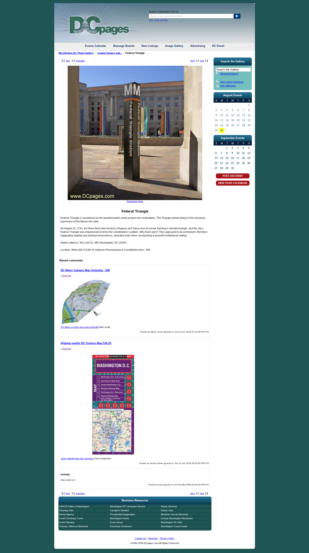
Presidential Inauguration (122, 514)
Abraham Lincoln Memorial (174, 514)
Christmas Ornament (120, 526)
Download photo (135, 201)
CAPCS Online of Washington (74, 506)
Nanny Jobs (167, 510)
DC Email (218, 45)
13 (216, 158)
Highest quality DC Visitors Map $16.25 (86, 343)
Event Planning (66, 522)
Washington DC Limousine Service (127, 506)
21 (221, 163)
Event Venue (116, 522)
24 (237, 163)
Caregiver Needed (119, 510)
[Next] (135, 199)
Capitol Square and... (109, 53)
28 (221, 168)
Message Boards (124, 45)
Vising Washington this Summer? (77, 458)
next (192, 60)
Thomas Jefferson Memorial (73, 526)
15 (227, 158)
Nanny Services (169, 506)
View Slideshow (228, 85)
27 (216, 168)
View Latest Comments (232, 82)
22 (227, 163)
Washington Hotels (119, 518)
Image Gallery (174, 45)
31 (221, 130)
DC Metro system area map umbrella (79, 327)
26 (248, 163)
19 (248, 158)
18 (243, 158)
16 (232, 158)
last (202, 60)
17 (237, 158)
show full (66, 275)
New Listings (149, 45)
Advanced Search (229, 73)
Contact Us (140, 538)
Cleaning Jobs (66, 510)
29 (227, 168)
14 (221, 158)
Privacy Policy (167, 538)
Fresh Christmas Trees (71, 518)
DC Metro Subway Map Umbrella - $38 (85, 270)
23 (232, 163)
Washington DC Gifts (171, 522)
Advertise (153, 538)
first (68, 60)
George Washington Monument (177, 518)
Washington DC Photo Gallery (76, 53)
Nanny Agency (66, 514)
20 (216, 163)
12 (248, 153)
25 (243, 163)
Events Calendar (95, 45)
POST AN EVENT (233, 175)
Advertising (197, 45)
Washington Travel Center (174, 526)
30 (232, 168)
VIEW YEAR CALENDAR (232, 183)
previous (80, 60)
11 (243, 153)
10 (237, 153)
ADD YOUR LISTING (158, 21)
